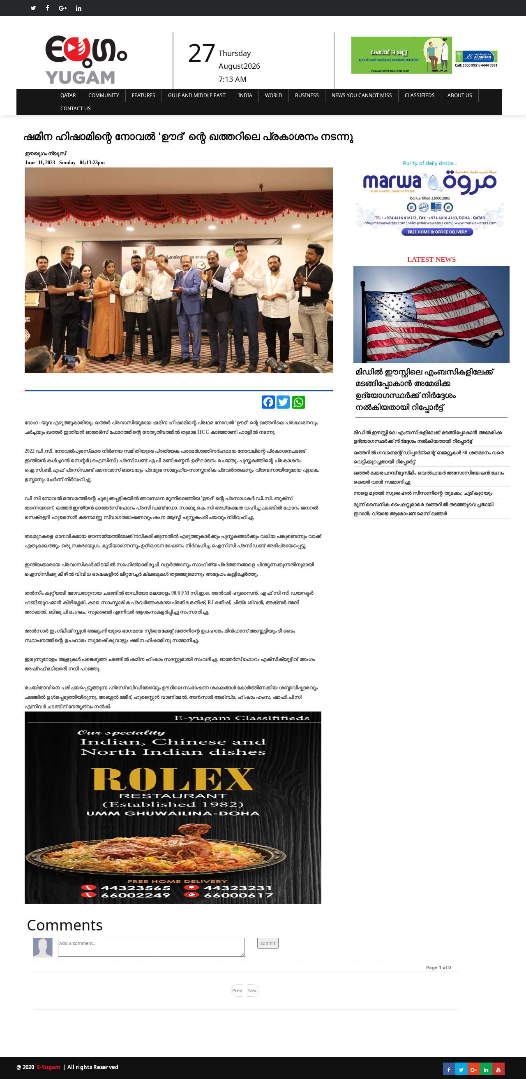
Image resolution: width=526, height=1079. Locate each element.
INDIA (245, 95)
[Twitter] (33, 8)
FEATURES (143, 95)
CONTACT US (75, 108)
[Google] (63, 8)
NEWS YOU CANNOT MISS (362, 95)
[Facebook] (47, 8)
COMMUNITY (103, 95)
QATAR (68, 95)
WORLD (273, 95)
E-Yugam (48, 1067)
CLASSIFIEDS (420, 95)
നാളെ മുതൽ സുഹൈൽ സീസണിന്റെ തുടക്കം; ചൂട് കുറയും (422, 493)
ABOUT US (460, 95)
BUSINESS (307, 95)
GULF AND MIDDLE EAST (197, 95)
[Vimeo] (78, 8)
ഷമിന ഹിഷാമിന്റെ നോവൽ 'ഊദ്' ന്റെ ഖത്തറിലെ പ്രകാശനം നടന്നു (188, 136)
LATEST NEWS (431, 259)
